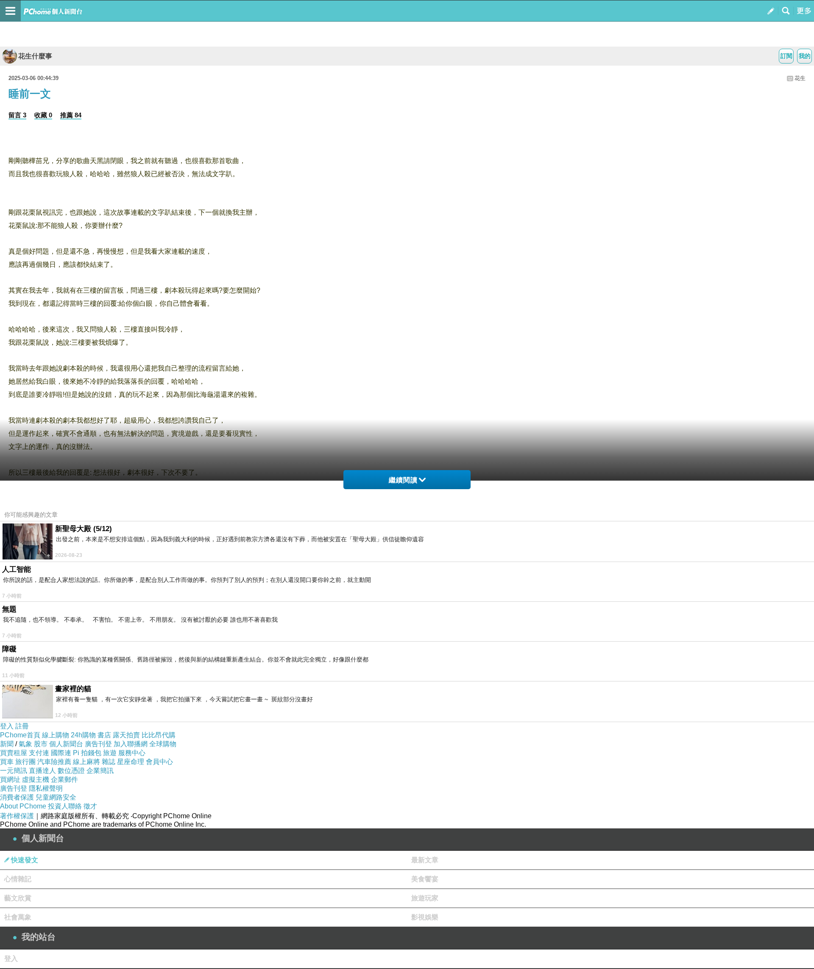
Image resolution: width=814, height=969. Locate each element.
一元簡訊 (13, 770)
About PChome (23, 806)
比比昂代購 (159, 735)
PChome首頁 (20, 735)
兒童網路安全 (56, 797)
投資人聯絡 (65, 806)
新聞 (7, 744)
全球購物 (162, 744)
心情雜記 (17, 879)
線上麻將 (86, 761)
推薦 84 (70, 115)
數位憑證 (71, 770)
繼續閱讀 (403, 480)
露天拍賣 (126, 735)
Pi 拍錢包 (87, 752)
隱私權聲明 (46, 788)
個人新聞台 (66, 744)
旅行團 (25, 761)
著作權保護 (17, 815)
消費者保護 (17, 797)
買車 (7, 761)
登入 (7, 726)
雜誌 (108, 761)
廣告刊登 (98, 744)
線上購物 (55, 735)
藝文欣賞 (17, 898)
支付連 (39, 752)
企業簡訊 (100, 770)
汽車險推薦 (54, 761)
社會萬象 (17, 917)
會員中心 (159, 761)
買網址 (10, 779)
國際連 (61, 752)
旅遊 (110, 752)
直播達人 (42, 770)
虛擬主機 (35, 779)
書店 (104, 735)
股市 (40, 744)
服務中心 (131, 752)
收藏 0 (43, 115)
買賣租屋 (13, 752)
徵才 (90, 806)
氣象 (25, 744)
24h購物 (83, 735)
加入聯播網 (131, 744)
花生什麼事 (35, 56)
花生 (800, 78)
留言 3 (17, 115)
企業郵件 (64, 779)
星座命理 (130, 761)
